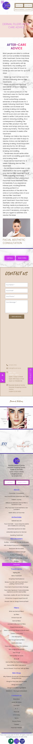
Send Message (16, 317)
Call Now (10, 258)
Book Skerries (28, 5)
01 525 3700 (13, 365)
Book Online (22, 258)
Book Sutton (19, 5)
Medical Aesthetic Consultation (23, 9)
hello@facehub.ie (15, 368)
